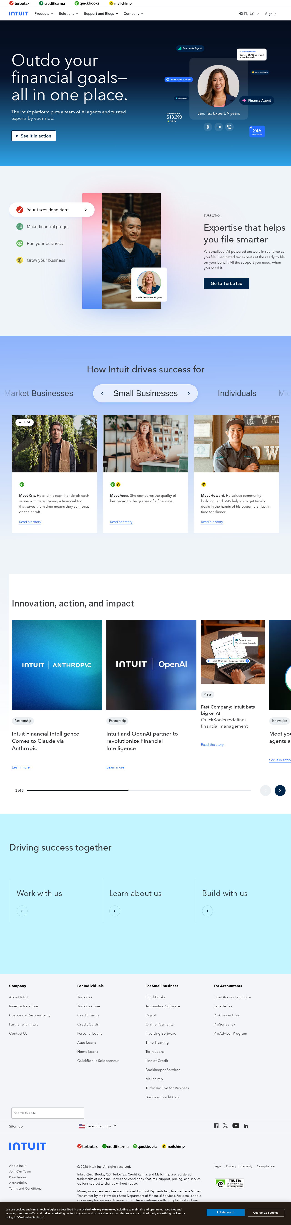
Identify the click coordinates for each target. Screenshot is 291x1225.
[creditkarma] (52, 3)
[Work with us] (22, 911)
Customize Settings (265, 1212)
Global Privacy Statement (98, 1209)
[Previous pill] (102, 393)
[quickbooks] (87, 3)
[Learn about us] (114, 911)
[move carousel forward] (280, 790)
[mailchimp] (120, 3)
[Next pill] (188, 393)
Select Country (99, 1126)
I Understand (225, 1212)
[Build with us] (207, 911)
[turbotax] (20, 3)
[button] (248, 13)
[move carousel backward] (265, 790)
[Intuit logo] (19, 13)
